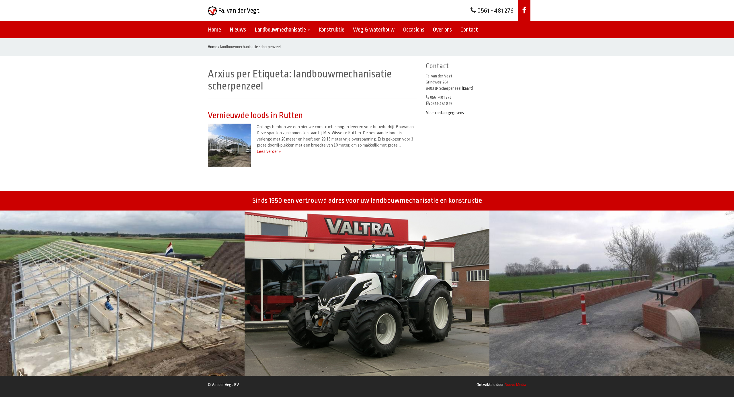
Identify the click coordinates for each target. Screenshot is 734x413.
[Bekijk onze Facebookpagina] (524, 10)
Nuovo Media (515, 384)
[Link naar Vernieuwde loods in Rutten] (231, 145)
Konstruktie (331, 29)
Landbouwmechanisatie (281, 29)
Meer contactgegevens (445, 112)
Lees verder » (269, 151)
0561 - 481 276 (495, 10)
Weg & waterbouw (374, 29)
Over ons (442, 29)
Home (214, 29)
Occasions (413, 29)
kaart (467, 88)
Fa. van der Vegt (238, 10)
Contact (469, 29)
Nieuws (238, 29)
